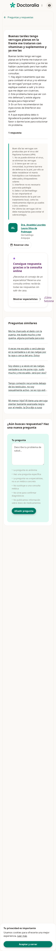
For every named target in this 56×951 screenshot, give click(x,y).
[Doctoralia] (24, 5)
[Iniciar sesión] (49, 5)
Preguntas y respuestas (20, 17)
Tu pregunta (19, 440)
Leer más (22, 936)
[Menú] (42, 5)
